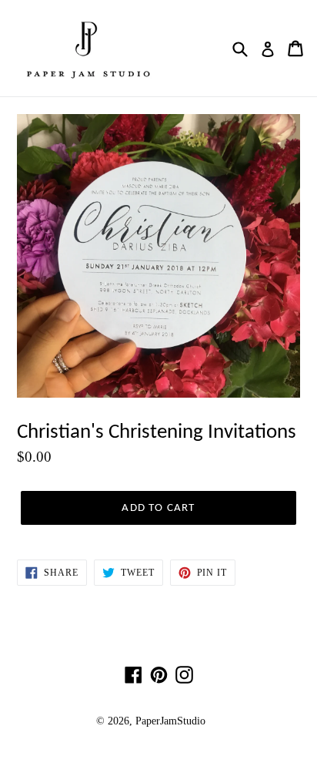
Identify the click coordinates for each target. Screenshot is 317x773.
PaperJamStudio (170, 721)
